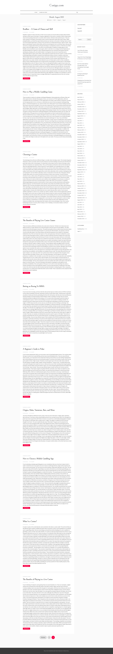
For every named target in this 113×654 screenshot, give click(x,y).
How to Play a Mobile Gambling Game (37, 92)
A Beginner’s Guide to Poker (33, 349)
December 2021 (80, 218)
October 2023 (80, 167)
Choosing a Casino (30, 154)
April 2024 (79, 153)
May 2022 (79, 207)
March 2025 (80, 127)
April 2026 (79, 97)
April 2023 (79, 181)
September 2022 (81, 197)
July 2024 (79, 146)
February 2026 (80, 102)
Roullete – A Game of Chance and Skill (38, 29)
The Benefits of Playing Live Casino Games (39, 220)
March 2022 (80, 211)
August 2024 (80, 144)
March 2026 (80, 99)
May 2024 (79, 151)
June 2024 (79, 148)
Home (36, 12)
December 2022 (80, 190)
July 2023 (79, 174)
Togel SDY (79, 30)
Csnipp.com (56, 5)
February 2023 (80, 186)
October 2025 (80, 111)
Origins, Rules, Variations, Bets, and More (39, 410)
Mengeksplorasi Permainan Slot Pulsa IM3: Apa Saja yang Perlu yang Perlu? (84, 82)
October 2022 (80, 195)
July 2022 (79, 202)
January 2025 (80, 132)
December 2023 (80, 162)
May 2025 (79, 123)
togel (78, 231)
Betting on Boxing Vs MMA (33, 286)
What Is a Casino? (30, 521)
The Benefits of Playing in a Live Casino (38, 579)
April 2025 (79, 125)
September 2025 (81, 113)
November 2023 (80, 165)
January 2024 (80, 160)
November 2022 (80, 193)
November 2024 (80, 137)
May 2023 (79, 179)
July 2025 (79, 118)
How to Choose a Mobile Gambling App (38, 458)
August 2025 (80, 116)
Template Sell (66, 650)
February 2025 (80, 130)
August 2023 (80, 172)
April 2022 (79, 209)
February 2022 (80, 214)
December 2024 (80, 134)
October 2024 (80, 139)
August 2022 (80, 200)
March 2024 (80, 155)
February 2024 (80, 158)
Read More (26, 78)
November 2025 (80, 109)
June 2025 (79, 120)
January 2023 (80, 188)
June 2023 (79, 176)
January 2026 (80, 104)
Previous (43, 637)
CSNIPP (32, 32)
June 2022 (79, 204)
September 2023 (81, 169)
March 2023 (80, 183)
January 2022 (80, 216)
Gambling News (43, 12)
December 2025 (80, 106)
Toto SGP (79, 28)
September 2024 (81, 141)
